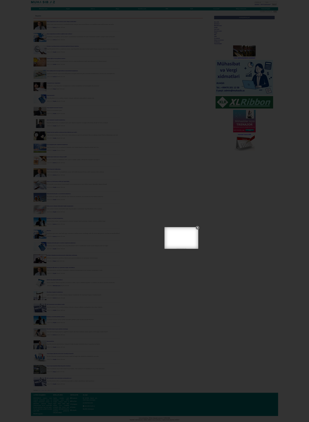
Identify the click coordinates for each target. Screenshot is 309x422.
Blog (185, 248)
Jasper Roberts (182, 248)
